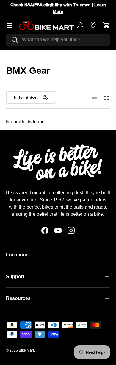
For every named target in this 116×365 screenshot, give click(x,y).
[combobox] (58, 40)
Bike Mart (26, 350)
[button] (106, 25)
